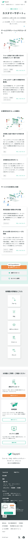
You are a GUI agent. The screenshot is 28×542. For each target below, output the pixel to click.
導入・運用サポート (17, 495)
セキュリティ (6, 488)
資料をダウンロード (8, 513)
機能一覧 (5, 481)
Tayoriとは (5, 472)
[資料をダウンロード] (8, 507)
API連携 (18, 488)
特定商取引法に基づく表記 (16, 526)
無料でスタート (15, 273)
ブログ (4, 502)
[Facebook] (23, 537)
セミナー (21, 500)
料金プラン (16, 472)
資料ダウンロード (15, 267)
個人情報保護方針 (12, 523)
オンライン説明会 (7, 495)
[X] (19, 537)
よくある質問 (6, 493)
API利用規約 (5, 526)
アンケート (5, 485)
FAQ (9, 484)
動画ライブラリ (14, 500)
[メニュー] (25, 2)
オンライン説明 (15, 278)
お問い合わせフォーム (15, 493)
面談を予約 (14, 442)
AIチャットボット (16, 484)
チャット (11, 485)
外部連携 (13, 488)
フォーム (5, 484)
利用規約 (21, 523)
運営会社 (4, 523)
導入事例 (4, 475)
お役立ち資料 (6, 500)
